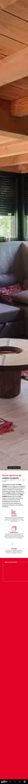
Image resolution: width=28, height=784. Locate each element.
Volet (19, 480)
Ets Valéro (5, 480)
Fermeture (13, 480)
